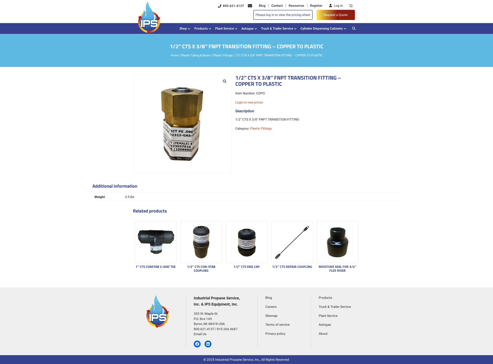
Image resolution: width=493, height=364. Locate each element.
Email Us (200, 334)
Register (316, 5)
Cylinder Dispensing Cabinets (321, 28)
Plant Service (224, 28)
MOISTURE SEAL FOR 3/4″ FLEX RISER (337, 268)
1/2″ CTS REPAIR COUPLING (292, 267)
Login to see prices (249, 102)
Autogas (247, 28)
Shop (183, 28)
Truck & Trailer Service (277, 28)
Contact (277, 5)
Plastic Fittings (223, 55)
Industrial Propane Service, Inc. (237, 360)
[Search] (353, 28)
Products (201, 28)
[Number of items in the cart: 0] (351, 6)
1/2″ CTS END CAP (246, 267)
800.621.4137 (233, 6)
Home (175, 55)
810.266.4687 (227, 329)
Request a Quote (336, 15)
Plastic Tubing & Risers (196, 55)
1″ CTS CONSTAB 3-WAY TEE (156, 267)
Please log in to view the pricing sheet (283, 15)
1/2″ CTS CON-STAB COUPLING (201, 268)
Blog (262, 5)
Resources (296, 5)
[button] (224, 81)
